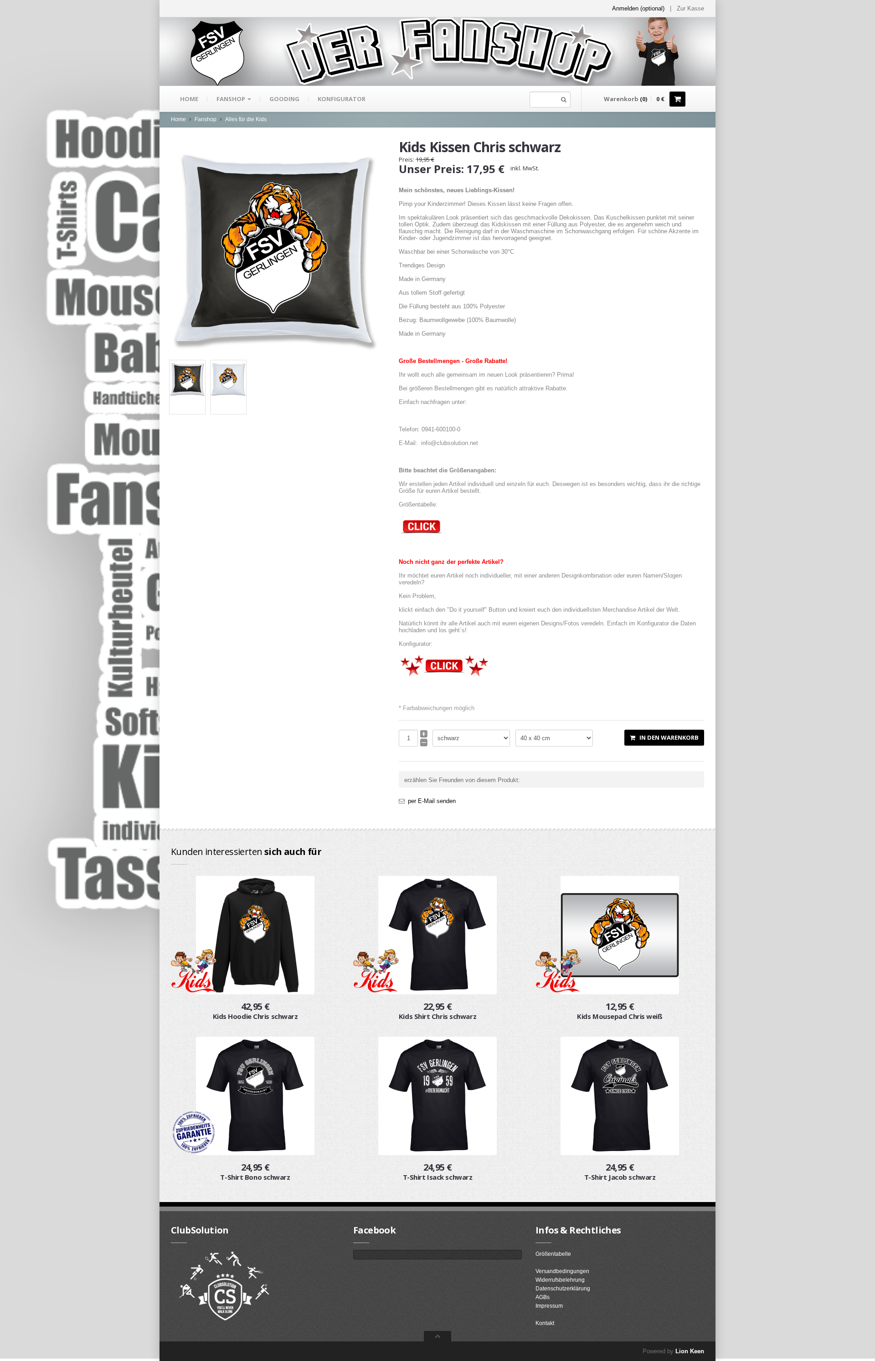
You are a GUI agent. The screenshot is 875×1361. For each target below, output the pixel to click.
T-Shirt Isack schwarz (438, 1177)
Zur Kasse (690, 8)
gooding (284, 99)
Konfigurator (341, 99)
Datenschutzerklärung (562, 1288)
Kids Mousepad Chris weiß (619, 1016)
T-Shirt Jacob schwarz (620, 1177)
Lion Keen (689, 1351)
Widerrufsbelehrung (560, 1280)
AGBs (542, 1297)
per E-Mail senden (432, 801)
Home (189, 99)
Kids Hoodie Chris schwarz (255, 1016)
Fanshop (231, 99)
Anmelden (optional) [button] (638, 8)
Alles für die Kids (246, 119)
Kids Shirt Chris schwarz (437, 1016)
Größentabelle (553, 1254)
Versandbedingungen (562, 1271)
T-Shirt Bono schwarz (255, 1177)
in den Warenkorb (667, 737)
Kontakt (544, 1323)
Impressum (549, 1306)
